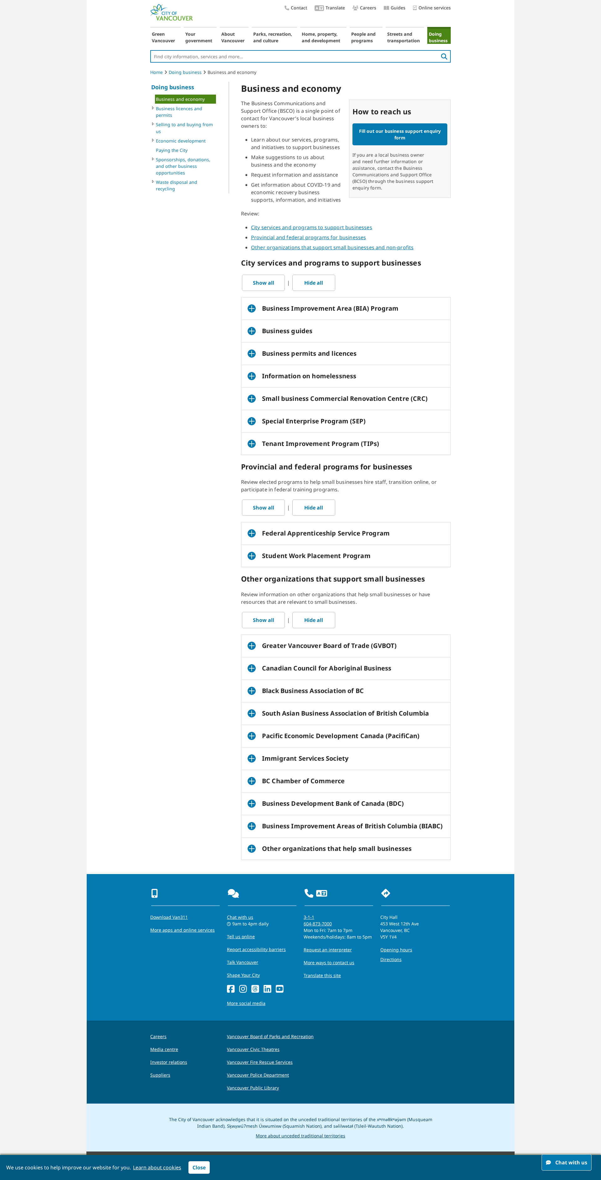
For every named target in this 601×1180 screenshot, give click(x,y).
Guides (398, 8)
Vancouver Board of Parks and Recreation (270, 1036)
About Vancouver (232, 37)
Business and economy (180, 99)
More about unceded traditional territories (300, 1136)
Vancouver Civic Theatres (253, 1049)
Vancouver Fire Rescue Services (260, 1062)
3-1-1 (309, 917)
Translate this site (322, 975)
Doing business (438, 37)
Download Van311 (169, 917)
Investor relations (168, 1062)
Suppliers (160, 1075)
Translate (335, 8)
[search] (444, 56)
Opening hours (396, 950)
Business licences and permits (179, 112)
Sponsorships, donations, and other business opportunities (183, 166)
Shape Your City (243, 975)
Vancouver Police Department (258, 1075)
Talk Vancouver (242, 962)
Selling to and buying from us (184, 128)
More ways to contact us (329, 962)
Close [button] (199, 1167)
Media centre (164, 1049)
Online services (435, 8)
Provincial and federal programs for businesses (308, 237)
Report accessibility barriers (256, 949)
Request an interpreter (328, 950)
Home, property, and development (321, 37)
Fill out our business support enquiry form (400, 134)
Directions (391, 959)
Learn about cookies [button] (157, 1167)
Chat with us (240, 917)
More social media (246, 1003)
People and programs (363, 37)
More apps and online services (182, 930)
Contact (299, 8)
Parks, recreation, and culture (272, 37)
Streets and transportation (403, 37)
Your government (198, 37)
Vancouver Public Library (253, 1088)
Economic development (181, 141)
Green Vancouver (163, 37)
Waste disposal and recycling (176, 185)
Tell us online (241, 936)
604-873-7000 (318, 924)
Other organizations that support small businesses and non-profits (332, 247)
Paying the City (171, 150)
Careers (368, 8)
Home (156, 72)
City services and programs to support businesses (311, 227)
